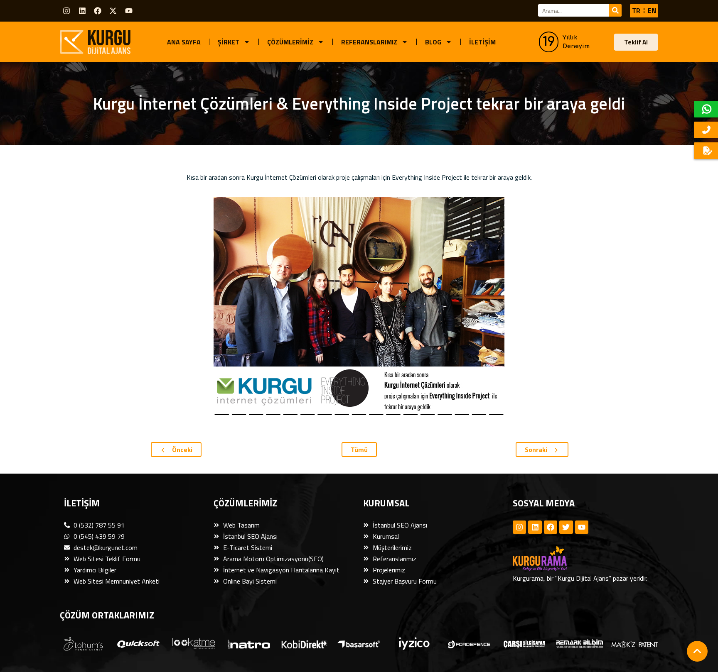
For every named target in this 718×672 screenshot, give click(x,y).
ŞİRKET (228, 42)
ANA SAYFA (184, 42)
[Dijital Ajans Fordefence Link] (469, 644)
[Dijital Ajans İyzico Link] (414, 643)
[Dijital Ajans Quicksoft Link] (138, 644)
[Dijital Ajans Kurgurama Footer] (554, 558)
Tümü (359, 450)
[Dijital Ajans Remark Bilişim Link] (579, 643)
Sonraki (537, 450)
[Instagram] (66, 10)
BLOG (433, 42)
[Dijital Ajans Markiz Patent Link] (634, 644)
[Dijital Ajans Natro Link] (249, 643)
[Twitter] (566, 527)
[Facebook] (97, 10)
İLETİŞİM (482, 42)
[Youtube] (128, 10)
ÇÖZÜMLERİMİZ (290, 42)
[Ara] (615, 10)
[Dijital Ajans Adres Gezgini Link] (83, 643)
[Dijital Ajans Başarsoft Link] (358, 644)
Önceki (181, 450)
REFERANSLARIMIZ (369, 42)
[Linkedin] (82, 10)
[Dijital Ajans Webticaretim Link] (303, 644)
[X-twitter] (113, 10)
